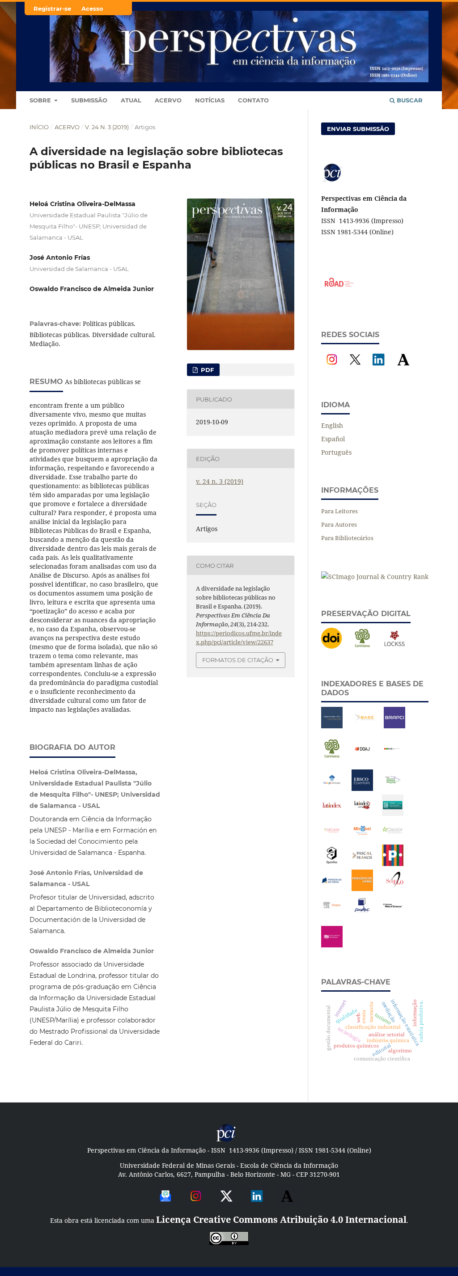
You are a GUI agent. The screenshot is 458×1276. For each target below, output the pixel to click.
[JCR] (392, 788)
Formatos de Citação (237, 659)
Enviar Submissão (358, 128)
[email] (165, 1203)
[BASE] (364, 726)
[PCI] (226, 1140)
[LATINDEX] (332, 813)
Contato (253, 100)
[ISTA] (362, 788)
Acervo (168, 100)
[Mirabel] (362, 838)
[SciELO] (394, 888)
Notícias (210, 100)
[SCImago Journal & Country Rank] (374, 576)
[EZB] (392, 757)
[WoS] (392, 913)
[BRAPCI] (394, 726)
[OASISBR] (392, 838)
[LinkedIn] (378, 367)
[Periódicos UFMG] (362, 888)
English (332, 425)
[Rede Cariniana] (362, 646)
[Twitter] (226, 1203)
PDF (206, 369)
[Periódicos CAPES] (392, 863)
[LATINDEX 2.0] (362, 813)
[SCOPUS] (332, 913)
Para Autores (339, 524)
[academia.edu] (287, 1203)
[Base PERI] (332, 726)
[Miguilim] (332, 838)
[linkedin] (256, 1203)
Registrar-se (52, 8)
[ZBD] (332, 945)
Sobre (41, 100)
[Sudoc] (362, 913)
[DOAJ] (362, 757)
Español (333, 439)
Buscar (409, 100)
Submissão (89, 100)
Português (336, 452)
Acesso (92, 8)
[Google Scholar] (332, 788)
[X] (355, 367)
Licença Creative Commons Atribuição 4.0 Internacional (281, 1219)
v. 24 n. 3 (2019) (107, 127)
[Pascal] (362, 863)
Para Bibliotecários (347, 538)
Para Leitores (339, 511)
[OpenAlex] (332, 863)
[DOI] (332, 646)
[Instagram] (332, 367)
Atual (131, 100)
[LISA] (392, 813)
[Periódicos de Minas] (332, 888)
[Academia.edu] (403, 367)
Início (39, 127)
